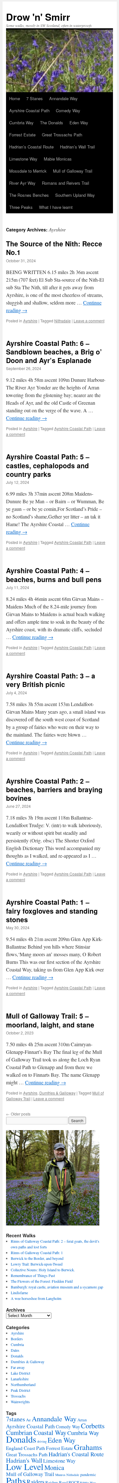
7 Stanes (34, 98)
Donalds (17, 1355)
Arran (82, 1420)
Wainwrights (20, 1401)
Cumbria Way (21, 123)
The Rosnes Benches (29, 195)
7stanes (15, 1419)
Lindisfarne (19, 1292)
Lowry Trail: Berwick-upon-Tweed (37, 1264)
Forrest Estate (22, 135)
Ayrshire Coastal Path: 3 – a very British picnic (50, 680)
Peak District (20, 1390)
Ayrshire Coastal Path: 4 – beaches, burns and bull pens (54, 575)
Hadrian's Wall (24, 1460)
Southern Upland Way (75, 195)
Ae (28, 1420)
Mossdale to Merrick (28, 171)
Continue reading (26, 418)
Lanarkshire (20, 1378)
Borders (17, 1338)
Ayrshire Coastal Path (29, 110)
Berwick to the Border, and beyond (37, 1258)
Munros (60, 1475)
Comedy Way (68, 110)
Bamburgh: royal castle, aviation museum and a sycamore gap (57, 1286)
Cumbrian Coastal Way (36, 1432)
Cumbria (17, 1344)
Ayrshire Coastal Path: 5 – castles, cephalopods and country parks (47, 465)
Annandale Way (63, 98)
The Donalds (51, 123)
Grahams (88, 1447)
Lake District (20, 1373)
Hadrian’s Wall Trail (77, 147)
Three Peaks (21, 207)
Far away (18, 1367)
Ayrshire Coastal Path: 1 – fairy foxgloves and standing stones (52, 910)
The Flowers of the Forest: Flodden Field (42, 1281)
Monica (54, 1467)
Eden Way (78, 123)
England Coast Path (25, 1448)
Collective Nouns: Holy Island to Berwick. (43, 1269)
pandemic (88, 1474)
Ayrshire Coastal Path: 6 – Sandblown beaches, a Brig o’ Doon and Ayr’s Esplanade (54, 351)
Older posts (18, 1113)
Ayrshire (30, 320)
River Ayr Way (22, 183)
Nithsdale (62, 320)
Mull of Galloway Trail (72, 171)
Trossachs (18, 1395)
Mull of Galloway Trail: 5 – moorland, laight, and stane (50, 1020)
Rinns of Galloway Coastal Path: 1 (37, 1252)
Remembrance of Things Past (33, 1275)
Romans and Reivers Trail (65, 183)
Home (14, 98)
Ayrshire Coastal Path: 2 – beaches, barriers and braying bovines (54, 789)
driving (42, 1441)
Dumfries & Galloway (57, 1092)
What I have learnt (56, 207)
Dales (15, 1350)
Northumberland (23, 1384)
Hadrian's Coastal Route (76, 1454)
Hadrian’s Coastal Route (31, 147)
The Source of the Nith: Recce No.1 (54, 248)
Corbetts (93, 1425)
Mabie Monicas (58, 159)
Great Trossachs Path (62, 135)
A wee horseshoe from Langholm (36, 1298)
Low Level (24, 1467)
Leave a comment (89, 320)
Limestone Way (23, 159)
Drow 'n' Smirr (38, 17)
